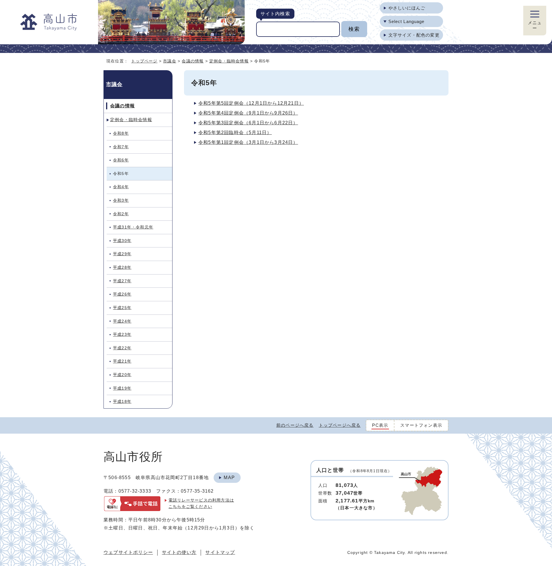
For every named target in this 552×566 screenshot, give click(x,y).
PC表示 (380, 425)
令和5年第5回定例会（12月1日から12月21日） (251, 103)
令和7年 (121, 146)
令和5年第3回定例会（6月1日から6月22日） (248, 122)
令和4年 (121, 186)
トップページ (144, 61)
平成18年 (122, 401)
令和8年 (121, 133)
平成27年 (122, 281)
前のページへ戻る (295, 425)
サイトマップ (220, 552)
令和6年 (121, 160)
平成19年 (122, 388)
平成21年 (122, 361)
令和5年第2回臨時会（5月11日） (235, 132)
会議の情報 (193, 61)
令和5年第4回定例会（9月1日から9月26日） (248, 112)
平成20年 (122, 374)
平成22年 (122, 348)
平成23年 (122, 334)
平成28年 (122, 267)
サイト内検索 (275, 13)
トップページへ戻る (340, 425)
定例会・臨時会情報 (229, 61)
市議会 (169, 61)
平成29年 (122, 253)
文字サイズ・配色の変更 (414, 35)
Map (229, 477)
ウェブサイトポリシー (128, 552)
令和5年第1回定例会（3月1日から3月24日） (248, 142)
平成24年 (122, 321)
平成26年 (122, 294)
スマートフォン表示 (421, 425)
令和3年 (121, 200)
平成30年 (122, 240)
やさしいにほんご (406, 7)
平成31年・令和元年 (133, 227)
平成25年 (122, 307)
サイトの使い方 (179, 552)
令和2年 (121, 213)
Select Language (406, 21)
